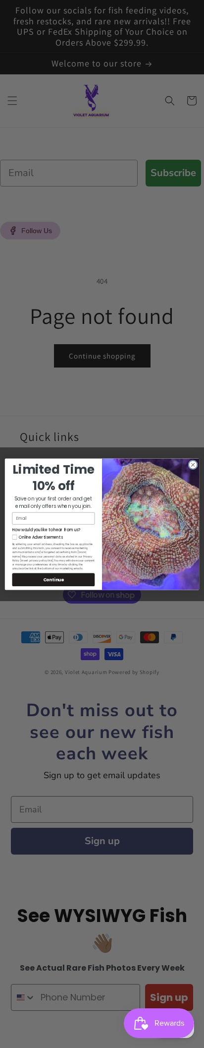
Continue (53, 579)
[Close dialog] (193, 464)
